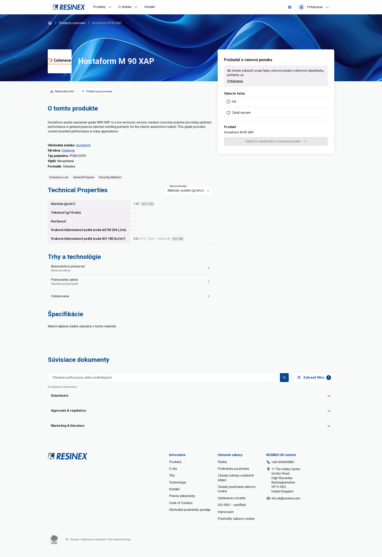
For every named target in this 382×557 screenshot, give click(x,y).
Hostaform (83, 145)
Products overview (72, 23)
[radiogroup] (276, 107)
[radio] (276, 101)
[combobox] (186, 190)
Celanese (68, 150)
